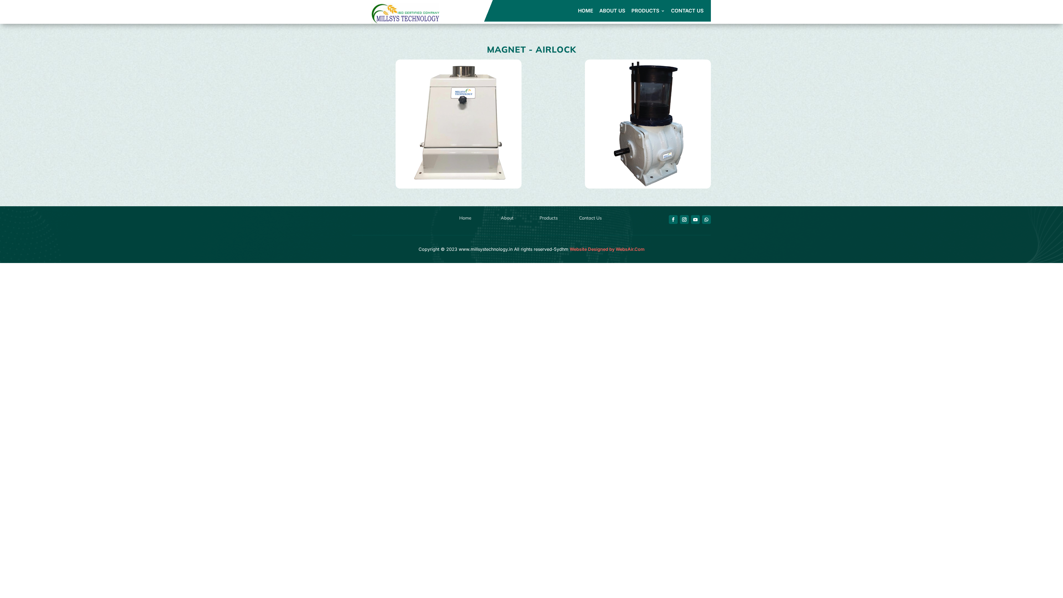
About (507, 218)
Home (585, 11)
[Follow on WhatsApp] (706, 219)
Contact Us (687, 11)
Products (645, 11)
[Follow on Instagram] (684, 219)
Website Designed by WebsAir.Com (607, 249)
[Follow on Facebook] (673, 219)
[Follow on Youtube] (695, 219)
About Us (612, 11)
